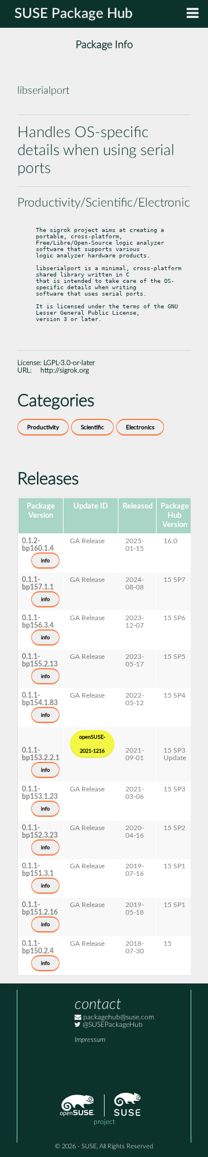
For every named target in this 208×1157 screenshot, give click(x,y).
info (45, 560)
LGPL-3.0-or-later (69, 363)
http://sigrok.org (64, 370)
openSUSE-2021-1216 (92, 744)
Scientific (92, 427)
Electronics (140, 427)
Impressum (90, 1040)
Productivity (43, 427)
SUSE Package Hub (73, 14)
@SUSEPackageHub (112, 1025)
